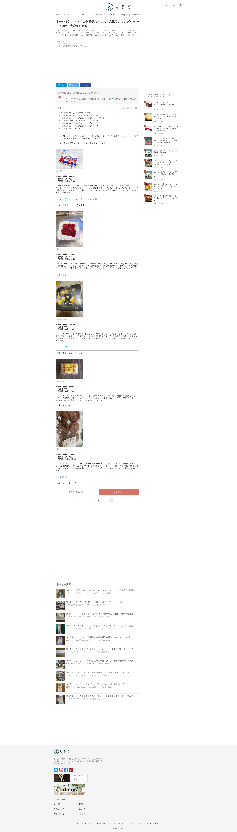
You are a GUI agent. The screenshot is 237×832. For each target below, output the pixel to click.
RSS (158, 823)
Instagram (68, 96)
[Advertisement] (97, 64)
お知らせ (112, 823)
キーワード (92, 823)
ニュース (81, 809)
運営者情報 (102, 823)
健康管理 (81, 804)
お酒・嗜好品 (59, 814)
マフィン (61, 477)
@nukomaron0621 (65, 249)
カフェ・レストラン (61, 809)
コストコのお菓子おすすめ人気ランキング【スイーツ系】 (80, 126)
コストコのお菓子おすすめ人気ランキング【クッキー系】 (80, 123)
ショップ (64, 15)
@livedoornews (64, 171)
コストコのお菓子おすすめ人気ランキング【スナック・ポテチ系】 (83, 118)
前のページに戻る (76, 492)
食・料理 (57, 804)
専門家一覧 (150, 823)
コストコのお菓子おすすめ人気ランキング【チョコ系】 (79, 115)
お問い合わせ (122, 823)
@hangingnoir (64, 449)
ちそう (56, 15)
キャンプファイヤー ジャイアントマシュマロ (76, 199)
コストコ (72, 15)
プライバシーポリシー (136, 823)
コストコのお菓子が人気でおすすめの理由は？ (76, 113)
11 (118, 500)
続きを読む (118, 492)
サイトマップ (81, 823)
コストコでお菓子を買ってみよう (72, 128)
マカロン (61, 347)
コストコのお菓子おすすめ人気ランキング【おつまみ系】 (80, 120)
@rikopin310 (63, 319)
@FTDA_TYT (64, 381)
